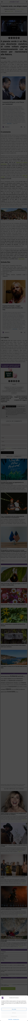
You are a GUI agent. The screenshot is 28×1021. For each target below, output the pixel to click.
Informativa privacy (16, 1019)
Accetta (14, 1009)
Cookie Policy (10, 1019)
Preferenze (14, 1016)
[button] (26, 997)
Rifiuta (14, 1012)
